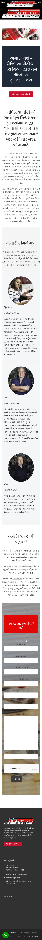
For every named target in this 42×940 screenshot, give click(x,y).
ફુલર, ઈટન (11, 582)
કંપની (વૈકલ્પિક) (21, 679)
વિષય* (21, 702)
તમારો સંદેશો (21, 714)
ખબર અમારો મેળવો (12, 844)
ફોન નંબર (21, 691)
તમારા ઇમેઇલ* (21, 656)
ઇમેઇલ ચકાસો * (21, 668)
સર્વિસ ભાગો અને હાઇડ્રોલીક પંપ (25, 566)
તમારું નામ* (21, 644)
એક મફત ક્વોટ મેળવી (21, 94)
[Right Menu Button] (35, 3)
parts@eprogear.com (13, 878)
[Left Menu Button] (7, 3)
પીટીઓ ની (17, 578)
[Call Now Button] (5, 935)
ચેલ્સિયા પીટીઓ (16, 933)
